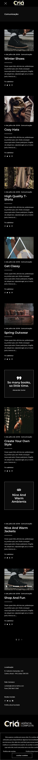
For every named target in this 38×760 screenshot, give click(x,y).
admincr (10, 82)
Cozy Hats (11, 129)
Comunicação (26, 54)
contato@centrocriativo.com (14, 686)
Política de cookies (9, 751)
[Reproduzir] (7, 586)
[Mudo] (25, 586)
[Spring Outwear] (19, 314)
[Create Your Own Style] (19, 420)
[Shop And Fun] (19, 579)
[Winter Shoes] (19, 40)
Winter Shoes (14, 58)
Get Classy (12, 266)
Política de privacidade (12, 705)
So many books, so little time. (19, 384)
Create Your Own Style (17, 442)
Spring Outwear (16, 332)
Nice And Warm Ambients (19, 498)
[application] (19, 586)
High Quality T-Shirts (15, 197)
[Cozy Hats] (19, 109)
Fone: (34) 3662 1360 (11, 688)
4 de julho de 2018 (12, 54)
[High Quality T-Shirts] (19, 178)
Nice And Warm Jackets (16, 529)
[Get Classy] (19, 248)
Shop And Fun (14, 598)
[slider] (30, 586)
